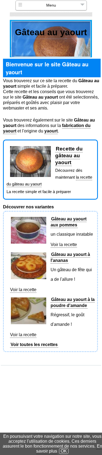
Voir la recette (64, 244)
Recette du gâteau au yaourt (69, 155)
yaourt (51, 131)
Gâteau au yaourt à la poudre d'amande (73, 302)
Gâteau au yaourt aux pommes (68, 222)
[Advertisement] (51, 399)
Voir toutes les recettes (34, 344)
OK (64, 451)
